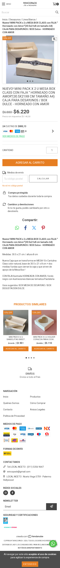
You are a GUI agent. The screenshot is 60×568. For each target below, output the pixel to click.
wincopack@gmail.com (18, 471)
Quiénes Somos (11, 403)
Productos (35, 396)
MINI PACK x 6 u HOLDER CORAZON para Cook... (44, 338)
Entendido (30, 564)
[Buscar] (57, 12)
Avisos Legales (37, 409)
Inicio (5, 19)
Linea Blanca (29, 19)
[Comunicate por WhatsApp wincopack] (53, 543)
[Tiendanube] (30, 537)
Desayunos (15, 19)
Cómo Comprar (38, 403)
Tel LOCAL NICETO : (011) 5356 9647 (25, 467)
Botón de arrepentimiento (30, 548)
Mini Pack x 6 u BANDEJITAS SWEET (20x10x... (16, 338)
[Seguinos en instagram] (5, 492)
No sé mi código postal (12, 186)
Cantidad (7, 150)
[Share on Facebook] (25, 228)
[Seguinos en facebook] (12, 492)
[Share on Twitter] (34, 228)
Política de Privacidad (14, 416)
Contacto (7, 409)
